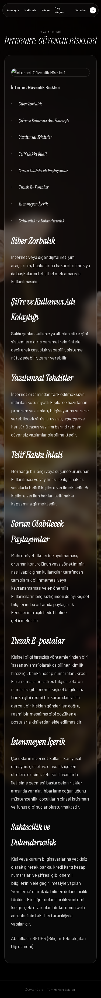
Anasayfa (13, 10)
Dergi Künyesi (60, 10)
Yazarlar (80, 10)
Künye (45, 10)
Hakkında (30, 10)
